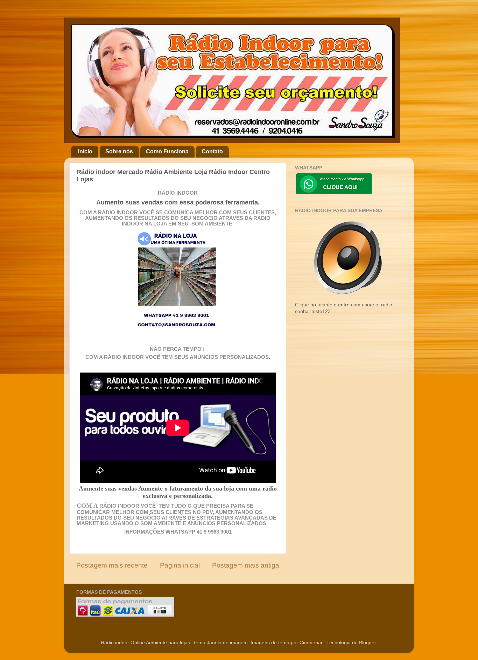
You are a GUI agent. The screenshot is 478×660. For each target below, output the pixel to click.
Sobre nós (119, 151)
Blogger (367, 642)
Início (85, 151)
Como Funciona (167, 151)
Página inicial (180, 565)
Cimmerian (312, 642)
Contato (212, 151)
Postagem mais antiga (245, 565)
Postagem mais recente (112, 565)
